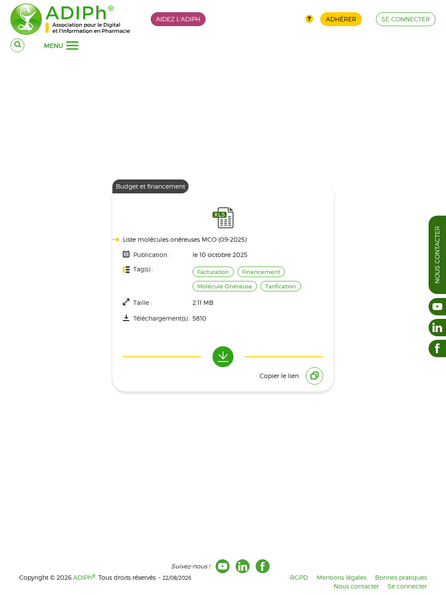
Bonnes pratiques (401, 577)
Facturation (213, 271)
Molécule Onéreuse (224, 286)
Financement (261, 271)
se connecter (406, 19)
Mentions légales (341, 577)
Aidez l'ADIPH (178, 19)
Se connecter (407, 586)
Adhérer (341, 19)
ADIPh (84, 577)
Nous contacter (437, 255)
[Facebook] (263, 566)
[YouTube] (223, 566)
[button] (72, 45)
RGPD (299, 577)
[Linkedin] (243, 566)
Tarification (280, 286)
